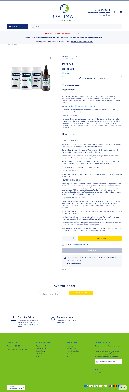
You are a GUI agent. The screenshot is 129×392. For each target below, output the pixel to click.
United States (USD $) (15, 388)
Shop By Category (71, 348)
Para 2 (87, 106)
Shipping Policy (41, 348)
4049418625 (104, 10)
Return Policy (40, 351)
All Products (69, 346)
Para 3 (92, 106)
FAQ (37, 356)
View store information (74, 263)
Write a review (81, 293)
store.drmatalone (106, 389)
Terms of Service (41, 346)
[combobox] (76, 26)
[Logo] (64, 12)
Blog (67, 356)
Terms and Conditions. (82, 244)
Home (8, 44)
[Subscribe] (119, 361)
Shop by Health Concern (74, 351)
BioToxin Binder (74, 106)
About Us (39, 353)
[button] (121, 12)
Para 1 (83, 106)
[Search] (32, 26)
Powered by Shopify (116, 389)
